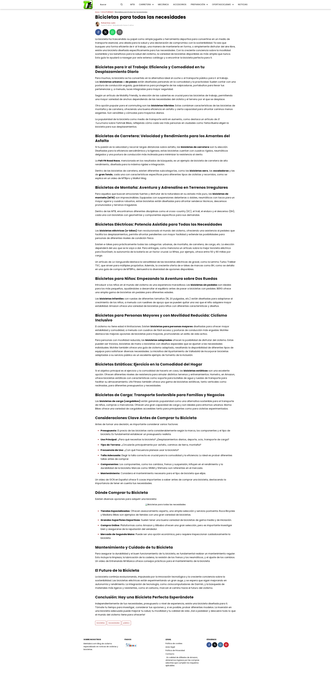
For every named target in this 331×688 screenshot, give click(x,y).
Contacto (170, 654)
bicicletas (101, 623)
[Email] (119, 32)
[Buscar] (121, 4)
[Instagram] (220, 644)
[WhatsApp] (112, 32)
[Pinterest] (226, 644)
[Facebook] (98, 32)
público (126, 623)
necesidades (114, 623)
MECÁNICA (163, 4)
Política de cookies (174, 643)
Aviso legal (170, 647)
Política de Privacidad (175, 650)
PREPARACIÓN (198, 4)
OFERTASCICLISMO (221, 4)
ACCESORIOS (179, 4)
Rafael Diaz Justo (108, 23)
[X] (105, 32)
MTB (132, 4)
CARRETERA (145, 4)
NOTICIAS (242, 4)
